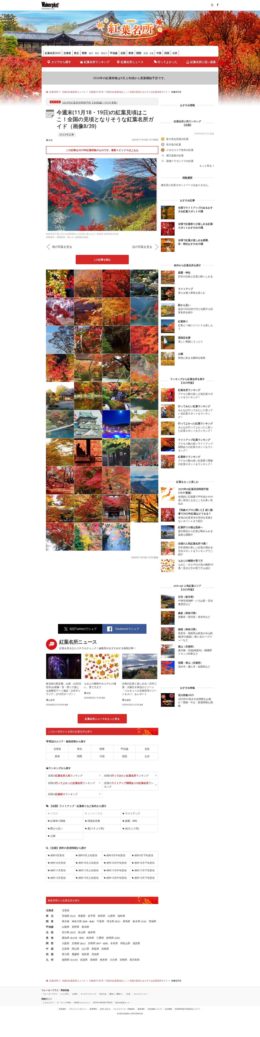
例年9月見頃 (57, 855)
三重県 (100, 937)
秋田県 (101, 915)
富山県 (81, 932)
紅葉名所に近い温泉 (203, 62)
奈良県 (114, 943)
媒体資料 (141, 1009)
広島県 (65, 948)
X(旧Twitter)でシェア (83, 629)
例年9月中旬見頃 (115, 855)
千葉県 (100, 921)
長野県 (75, 926)
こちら (134, 150)
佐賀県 (84, 959)
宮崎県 (123, 959)
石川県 (65, 932)
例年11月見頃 (58, 870)
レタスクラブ (48, 1002)
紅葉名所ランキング (96, 62)
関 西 (49, 943)
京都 (145, 53)
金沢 (73, 932)
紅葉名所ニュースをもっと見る (102, 718)
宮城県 (65, 915)
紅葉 (128, 994)
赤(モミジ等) (132, 828)
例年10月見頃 (58, 862)
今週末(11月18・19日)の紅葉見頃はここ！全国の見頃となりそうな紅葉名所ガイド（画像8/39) (105, 119)
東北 (76, 53)
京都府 (75, 943)
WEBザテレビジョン (82, 1002)
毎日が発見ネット (122, 1002)
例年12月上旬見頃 (88, 877)
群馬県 (126, 921)
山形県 (111, 915)
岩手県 (91, 915)
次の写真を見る (142, 247)
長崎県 (93, 959)
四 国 (49, 954)
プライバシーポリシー (78, 1009)
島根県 (105, 948)
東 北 (49, 915)
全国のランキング (65, 775)
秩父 (117, 921)
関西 (138, 53)
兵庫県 (91, 943)
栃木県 (136, 921)
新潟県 (85, 926)
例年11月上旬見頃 (88, 870)
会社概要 (168, 1009)
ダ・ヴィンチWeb (64, 1002)
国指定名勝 (94, 820)
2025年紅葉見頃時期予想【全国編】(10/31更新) (89, 102)
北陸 (122, 53)
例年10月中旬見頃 (116, 862)
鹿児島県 (135, 959)
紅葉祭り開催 (57, 820)
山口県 (85, 948)
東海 (130, 53)
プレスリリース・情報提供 (124, 1009)
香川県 (65, 954)
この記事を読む (102, 259)
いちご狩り (64, 994)
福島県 (121, 915)
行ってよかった (167, 62)
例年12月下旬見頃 (144, 877)
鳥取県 (95, 948)
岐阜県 (90, 937)
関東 (84, 53)
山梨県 (65, 926)
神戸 (99, 943)
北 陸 (49, 932)
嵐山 (83, 943)
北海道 (67, 53)
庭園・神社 (131, 820)
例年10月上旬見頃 (88, 862)
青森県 (81, 915)
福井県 (91, 932)
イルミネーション (140, 994)
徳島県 (85, 954)
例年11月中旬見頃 (116, 870)
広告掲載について (155, 1009)
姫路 (105, 943)
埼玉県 (110, 921)
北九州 (74, 959)
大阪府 (65, 943)
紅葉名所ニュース (132, 62)
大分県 (113, 959)
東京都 (65, 921)
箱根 (85, 921)
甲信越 (113, 53)
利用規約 (62, 1009)
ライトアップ (132, 813)
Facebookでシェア (127, 629)
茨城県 (152, 921)
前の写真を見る (62, 247)
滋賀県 (136, 943)
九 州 (49, 959)
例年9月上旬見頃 (87, 855)
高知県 (95, 954)
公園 (52, 835)
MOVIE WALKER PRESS (102, 1002)
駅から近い (56, 828)
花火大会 (102, 994)
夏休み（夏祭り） (116, 994)
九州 (174, 53)
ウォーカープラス (50, 994)
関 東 (49, 921)
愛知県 (65, 937)
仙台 (73, 915)
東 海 (49, 937)
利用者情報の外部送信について (187, 1009)
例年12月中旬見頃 (116, 877)
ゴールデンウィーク (88, 994)
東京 (97, 53)
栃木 (91, 53)
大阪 (151, 53)
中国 (158, 53)
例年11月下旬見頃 (144, 870)
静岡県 (110, 937)
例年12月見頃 (58, 877)
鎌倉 (91, 921)
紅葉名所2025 (52, 53)
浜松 (117, 937)
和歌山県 (125, 943)
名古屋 (74, 937)
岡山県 (75, 948)
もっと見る (205, 165)
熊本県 (103, 959)
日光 (143, 921)
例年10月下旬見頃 (144, 862)
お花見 (74, 994)
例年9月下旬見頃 (143, 855)
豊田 (81, 937)
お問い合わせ (105, 1009)
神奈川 (104, 53)
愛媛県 (75, 954)
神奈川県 (77, 921)
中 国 (49, 948)
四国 (166, 53)
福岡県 (65, 959)
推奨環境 (93, 1009)
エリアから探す (61, 62)
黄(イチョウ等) (96, 828)
